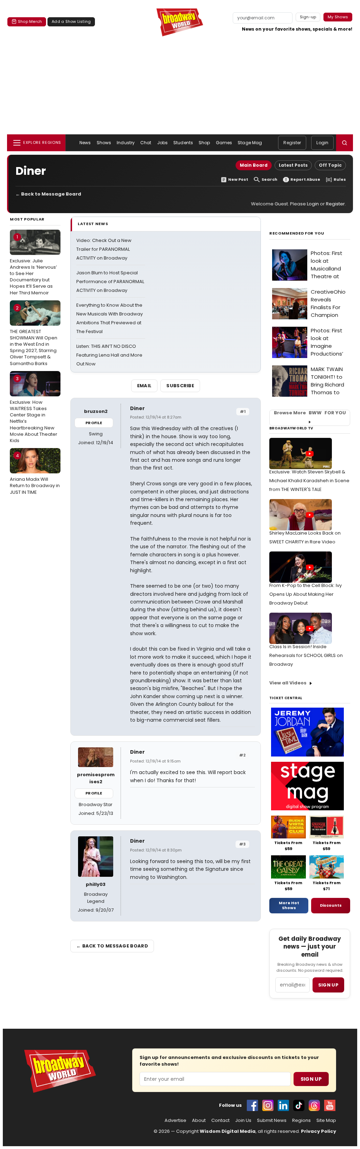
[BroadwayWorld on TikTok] (298, 1105)
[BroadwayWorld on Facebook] (252, 1105)
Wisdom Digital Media (228, 1131)
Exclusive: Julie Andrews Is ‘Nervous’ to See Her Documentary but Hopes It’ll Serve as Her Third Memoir (33, 265)
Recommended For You (296, 233)
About (199, 1120)
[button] (344, 142)
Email (144, 385)
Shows (104, 143)
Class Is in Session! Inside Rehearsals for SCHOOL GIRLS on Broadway (306, 655)
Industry (126, 143)
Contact (220, 1120)
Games (224, 143)
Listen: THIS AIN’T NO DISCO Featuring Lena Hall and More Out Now (109, 355)
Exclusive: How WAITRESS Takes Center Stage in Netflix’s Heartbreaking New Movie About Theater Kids (33, 409)
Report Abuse (305, 179)
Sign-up (308, 17)
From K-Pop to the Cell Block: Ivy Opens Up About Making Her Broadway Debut (305, 594)
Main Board (254, 165)
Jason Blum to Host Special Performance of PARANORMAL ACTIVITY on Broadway (110, 281)
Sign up (328, 985)
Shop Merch (30, 21)
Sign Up (311, 1079)
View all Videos (288, 682)
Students (183, 143)
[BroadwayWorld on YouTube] (329, 1105)
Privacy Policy (318, 1131)
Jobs (162, 143)
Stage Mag (250, 143)
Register (292, 143)
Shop (204, 143)
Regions (301, 1120)
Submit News (272, 1120)
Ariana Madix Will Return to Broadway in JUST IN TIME (35, 473)
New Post (238, 179)
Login (322, 143)
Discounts (331, 905)
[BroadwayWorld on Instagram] (268, 1105)
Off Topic (330, 165)
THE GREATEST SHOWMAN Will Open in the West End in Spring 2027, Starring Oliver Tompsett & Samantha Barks (33, 336)
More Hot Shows (289, 905)
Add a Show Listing (71, 21)
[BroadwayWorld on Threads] (314, 1105)
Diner (137, 408)
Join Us (243, 1120)
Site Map (326, 1120)
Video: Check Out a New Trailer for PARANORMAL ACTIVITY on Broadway (103, 249)
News (85, 143)
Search (269, 179)
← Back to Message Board (48, 194)
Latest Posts (293, 165)
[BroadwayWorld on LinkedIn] (283, 1105)
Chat (145, 143)
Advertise (175, 1120)
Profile (93, 423)
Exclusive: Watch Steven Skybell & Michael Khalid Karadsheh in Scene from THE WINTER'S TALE (309, 480)
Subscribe (180, 385)
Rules (340, 179)
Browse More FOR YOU (310, 413)
